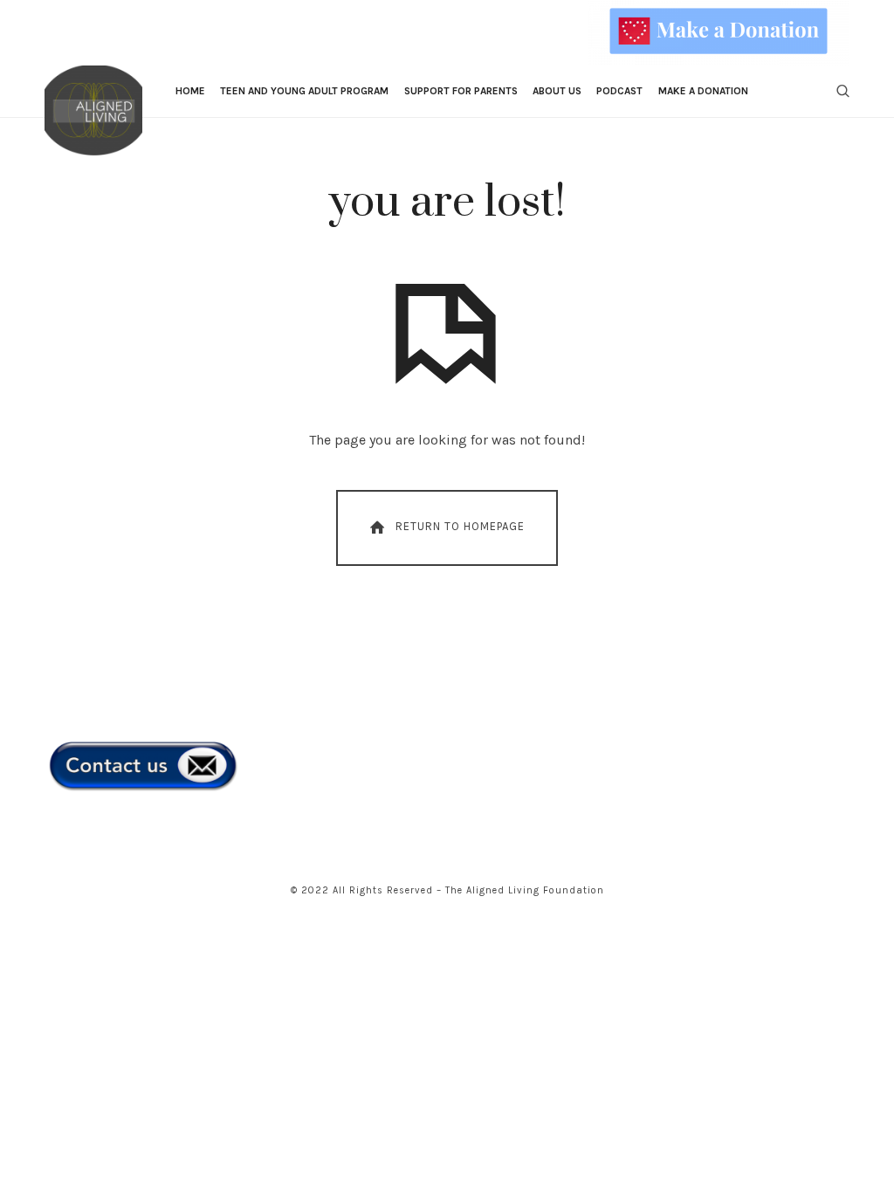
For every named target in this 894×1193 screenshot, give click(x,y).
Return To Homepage (460, 527)
